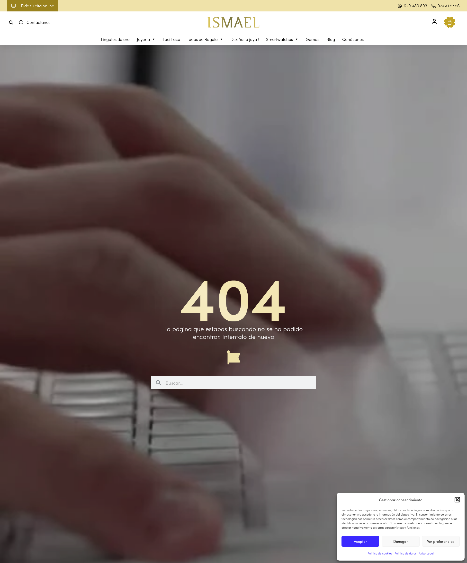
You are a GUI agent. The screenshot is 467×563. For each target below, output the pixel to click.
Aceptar (360, 541)
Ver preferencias (440, 541)
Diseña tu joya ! (245, 39)
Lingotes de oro (115, 39)
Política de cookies (380, 553)
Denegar (400, 541)
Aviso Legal (426, 553)
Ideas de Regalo (203, 39)
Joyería (143, 39)
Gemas (312, 39)
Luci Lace (171, 39)
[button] (457, 499)
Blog (330, 39)
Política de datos (405, 553)
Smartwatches (279, 39)
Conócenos (353, 39)
